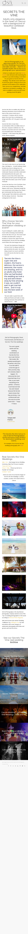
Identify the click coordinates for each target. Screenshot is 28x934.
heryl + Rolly (6, 468)
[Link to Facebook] (8, 766)
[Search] (21, 3)
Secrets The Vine (11, 421)
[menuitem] (21, 3)
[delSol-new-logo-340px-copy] (11, 3)
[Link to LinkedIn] (18, 766)
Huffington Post (15, 622)
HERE (21, 445)
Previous (5, 47)
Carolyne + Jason (6, 472)
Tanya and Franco (7, 466)
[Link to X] (13, 766)
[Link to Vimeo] (20, 766)
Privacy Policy (5, 764)
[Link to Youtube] (22, 766)
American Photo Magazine (16, 617)
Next (22, 47)
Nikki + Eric (5, 462)
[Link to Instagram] (15, 766)
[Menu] (25, 3)
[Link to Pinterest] (11, 766)
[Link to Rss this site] (25, 766)
